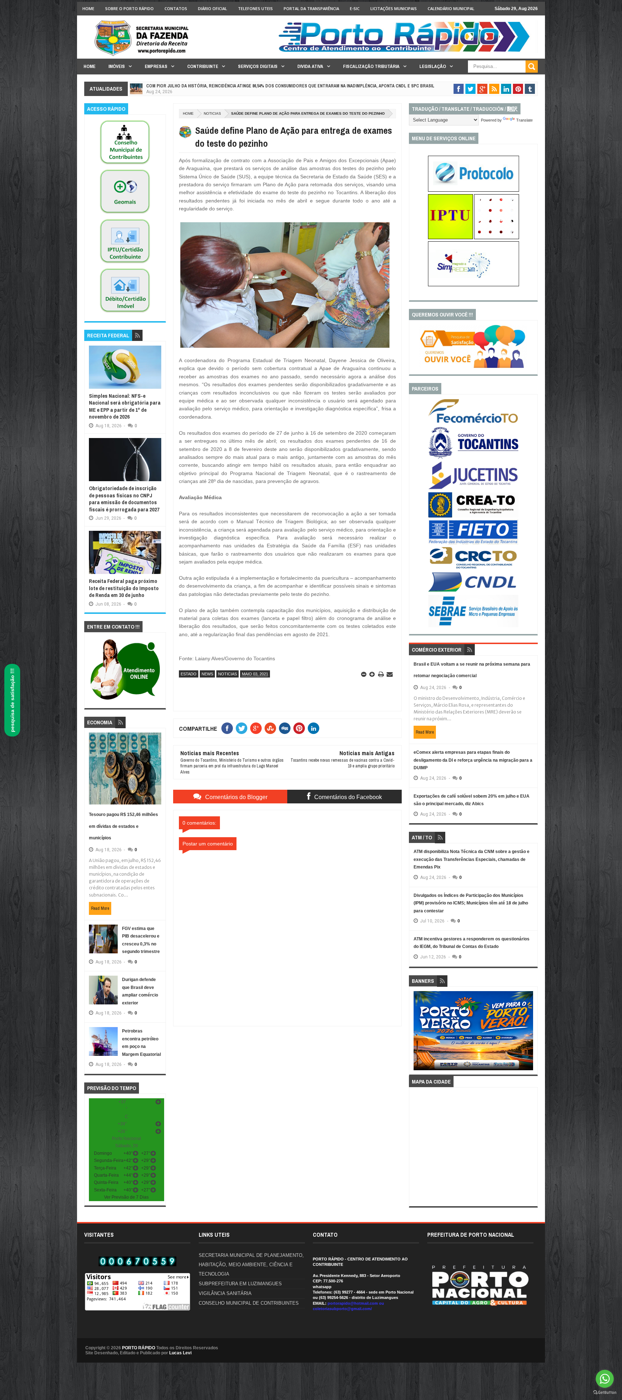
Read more (100, 908)
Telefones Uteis (255, 8)
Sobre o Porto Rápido (129, 8)
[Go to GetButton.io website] (604, 1392)
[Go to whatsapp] (605, 1379)
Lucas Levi (180, 1352)
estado (189, 674)
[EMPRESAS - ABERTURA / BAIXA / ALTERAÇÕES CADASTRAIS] (473, 284)
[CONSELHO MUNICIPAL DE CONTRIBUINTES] (125, 164)
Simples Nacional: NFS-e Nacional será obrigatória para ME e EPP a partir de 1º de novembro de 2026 (125, 406)
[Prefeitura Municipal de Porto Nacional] (407, 51)
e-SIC (355, 8)
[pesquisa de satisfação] (473, 366)
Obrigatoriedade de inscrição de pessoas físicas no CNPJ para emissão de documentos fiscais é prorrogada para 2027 (124, 498)
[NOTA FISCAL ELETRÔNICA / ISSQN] (496, 237)
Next (529, 1033)
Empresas (156, 66)
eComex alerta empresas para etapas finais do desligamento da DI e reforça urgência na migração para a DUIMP (473, 760)
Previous (417, 1033)
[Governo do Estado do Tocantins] (473, 457)
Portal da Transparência (311, 8)
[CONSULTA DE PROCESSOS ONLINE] (473, 190)
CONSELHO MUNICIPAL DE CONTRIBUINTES (249, 1303)
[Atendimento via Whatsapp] (125, 700)
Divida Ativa (310, 66)
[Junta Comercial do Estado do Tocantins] (473, 488)
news (207, 674)
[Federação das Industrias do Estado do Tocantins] (473, 543)
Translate (524, 120)
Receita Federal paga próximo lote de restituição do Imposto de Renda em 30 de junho (124, 588)
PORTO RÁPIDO (138, 1347)
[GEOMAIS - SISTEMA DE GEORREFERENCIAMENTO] (125, 213)
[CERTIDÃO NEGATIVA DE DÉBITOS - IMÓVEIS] (125, 312)
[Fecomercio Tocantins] (473, 422)
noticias (212, 113)
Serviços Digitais (258, 66)
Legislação (432, 66)
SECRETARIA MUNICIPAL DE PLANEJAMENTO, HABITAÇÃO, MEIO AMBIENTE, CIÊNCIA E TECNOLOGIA (251, 1265)
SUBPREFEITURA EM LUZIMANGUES (240, 1283)
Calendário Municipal (451, 8)
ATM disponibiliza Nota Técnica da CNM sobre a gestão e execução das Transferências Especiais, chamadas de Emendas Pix (471, 859)
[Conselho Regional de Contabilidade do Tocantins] (473, 567)
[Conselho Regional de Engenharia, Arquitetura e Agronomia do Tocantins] (473, 516)
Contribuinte (202, 66)
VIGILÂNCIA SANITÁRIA (225, 1293)
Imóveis (116, 66)
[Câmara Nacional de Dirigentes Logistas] (473, 591)
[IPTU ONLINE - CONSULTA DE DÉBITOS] (450, 237)
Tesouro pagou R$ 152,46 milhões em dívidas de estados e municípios (123, 826)
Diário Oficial (212, 8)
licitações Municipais (393, 8)
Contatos (175, 8)
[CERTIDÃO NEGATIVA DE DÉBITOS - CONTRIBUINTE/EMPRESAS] (125, 263)
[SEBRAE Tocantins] (473, 625)
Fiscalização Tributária (371, 66)
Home (88, 8)
